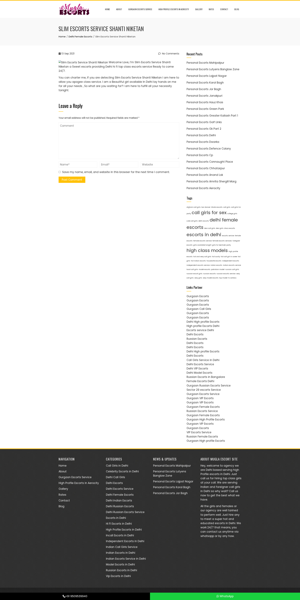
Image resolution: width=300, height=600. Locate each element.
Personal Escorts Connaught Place (210, 162)
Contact (224, 9)
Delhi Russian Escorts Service (125, 512)
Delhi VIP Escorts (197, 368)
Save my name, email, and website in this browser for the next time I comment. (116, 172)
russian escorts (209, 273)
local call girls (192, 269)
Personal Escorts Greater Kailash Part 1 (212, 115)
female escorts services (222, 241)
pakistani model (218, 269)
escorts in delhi (204, 234)
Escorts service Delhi (200, 330)
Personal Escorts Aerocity (203, 188)
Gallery (198, 9)
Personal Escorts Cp (200, 155)
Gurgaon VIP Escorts (200, 398)
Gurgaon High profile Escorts (206, 441)
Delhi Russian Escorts (120, 506)
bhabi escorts (216, 207)
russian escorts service (226, 273)
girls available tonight (202, 245)
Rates (211, 9)
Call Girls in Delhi (117, 466)
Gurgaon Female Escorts (203, 407)
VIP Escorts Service (199, 432)
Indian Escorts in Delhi (120, 553)
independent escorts (230, 261)
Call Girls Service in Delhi (203, 360)
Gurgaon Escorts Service (140, 9)
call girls (226, 207)
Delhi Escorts (195, 334)
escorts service (228, 235)
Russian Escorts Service (202, 411)
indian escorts (216, 265)
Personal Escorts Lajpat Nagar (207, 76)
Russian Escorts (197, 339)
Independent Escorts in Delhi (125, 541)
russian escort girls (194, 273)
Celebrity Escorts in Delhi (122, 471)
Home (107, 9)
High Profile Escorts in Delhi (124, 529)
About (119, 9)
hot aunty (216, 256)
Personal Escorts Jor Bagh (204, 89)
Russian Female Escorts (202, 436)
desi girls (219, 228)
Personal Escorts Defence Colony (209, 148)
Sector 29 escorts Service (204, 390)
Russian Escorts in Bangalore (206, 377)
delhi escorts (203, 221)
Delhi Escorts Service (200, 364)
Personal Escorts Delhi (201, 135)
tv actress (232, 278)
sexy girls (198, 278)
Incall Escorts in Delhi (120, 535)
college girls (232, 213)
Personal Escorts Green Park (205, 109)
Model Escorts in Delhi (120, 564)
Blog (236, 9)
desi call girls (209, 228)
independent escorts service (198, 265)
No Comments (170, 53)
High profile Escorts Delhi (203, 326)
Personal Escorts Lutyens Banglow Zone (213, 69)
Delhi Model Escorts (199, 373)
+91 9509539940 (76, 596)
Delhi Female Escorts (120, 495)
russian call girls (232, 269)
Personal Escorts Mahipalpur (205, 63)
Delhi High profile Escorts (203, 322)
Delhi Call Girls (115, 477)
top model (223, 278)
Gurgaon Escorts (198, 296)
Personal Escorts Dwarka (203, 142)
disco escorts (229, 228)
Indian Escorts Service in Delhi (126, 559)
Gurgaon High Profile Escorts (206, 419)
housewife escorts (214, 261)
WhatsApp (226, 596)
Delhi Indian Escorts (119, 500)
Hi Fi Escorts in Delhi (119, 524)
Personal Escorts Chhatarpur (206, 168)
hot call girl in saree (229, 256)
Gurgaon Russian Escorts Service (209, 385)
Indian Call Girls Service (122, 547)
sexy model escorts (210, 278)
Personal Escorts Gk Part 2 (204, 129)
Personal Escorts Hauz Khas (205, 102)
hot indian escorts (198, 261)
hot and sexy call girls (202, 256)
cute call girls (192, 221)
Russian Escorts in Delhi (121, 570)
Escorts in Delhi (116, 518)
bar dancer (205, 207)
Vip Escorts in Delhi (118, 576)
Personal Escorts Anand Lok (205, 175)
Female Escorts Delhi (200, 381)
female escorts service (202, 241)
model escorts (204, 269)
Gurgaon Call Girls (199, 309)
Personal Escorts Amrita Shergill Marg (211, 181)
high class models (207, 250)
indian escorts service (232, 265)
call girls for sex (209, 212)
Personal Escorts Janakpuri (204, 96)
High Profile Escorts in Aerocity (173, 9)
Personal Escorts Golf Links (204, 122)
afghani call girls (194, 207)
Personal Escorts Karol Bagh (205, 82)
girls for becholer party (221, 245)
